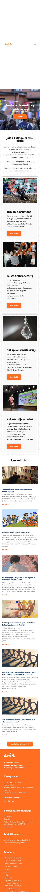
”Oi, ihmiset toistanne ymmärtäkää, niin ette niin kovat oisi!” (18, 720)
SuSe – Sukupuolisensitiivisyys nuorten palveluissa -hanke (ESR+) (19, 823)
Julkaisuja (8, 827)
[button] (35, 44)
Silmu (7, 872)
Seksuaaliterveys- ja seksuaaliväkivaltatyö (13, 885)
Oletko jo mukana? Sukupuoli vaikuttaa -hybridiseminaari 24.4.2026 (19, 624)
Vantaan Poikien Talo (13, 866)
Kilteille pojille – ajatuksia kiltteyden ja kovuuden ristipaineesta (18, 578)
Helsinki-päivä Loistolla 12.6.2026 (16, 532)
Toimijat (7, 819)
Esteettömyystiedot (12, 797)
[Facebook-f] (5, 801)
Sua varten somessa (13, 888)
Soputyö (8, 869)
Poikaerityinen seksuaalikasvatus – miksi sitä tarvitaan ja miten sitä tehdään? (19, 673)
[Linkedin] (13, 801)
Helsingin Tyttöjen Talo (14, 858)
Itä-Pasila (8, 878)
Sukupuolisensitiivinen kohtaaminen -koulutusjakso (17, 490)
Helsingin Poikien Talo (13, 864)
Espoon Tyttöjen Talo (13, 861)
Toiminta (9, 852)
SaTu (6, 875)
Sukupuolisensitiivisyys (17, 810)
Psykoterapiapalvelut (13, 881)
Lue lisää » (5, 504)
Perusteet (8, 816)
